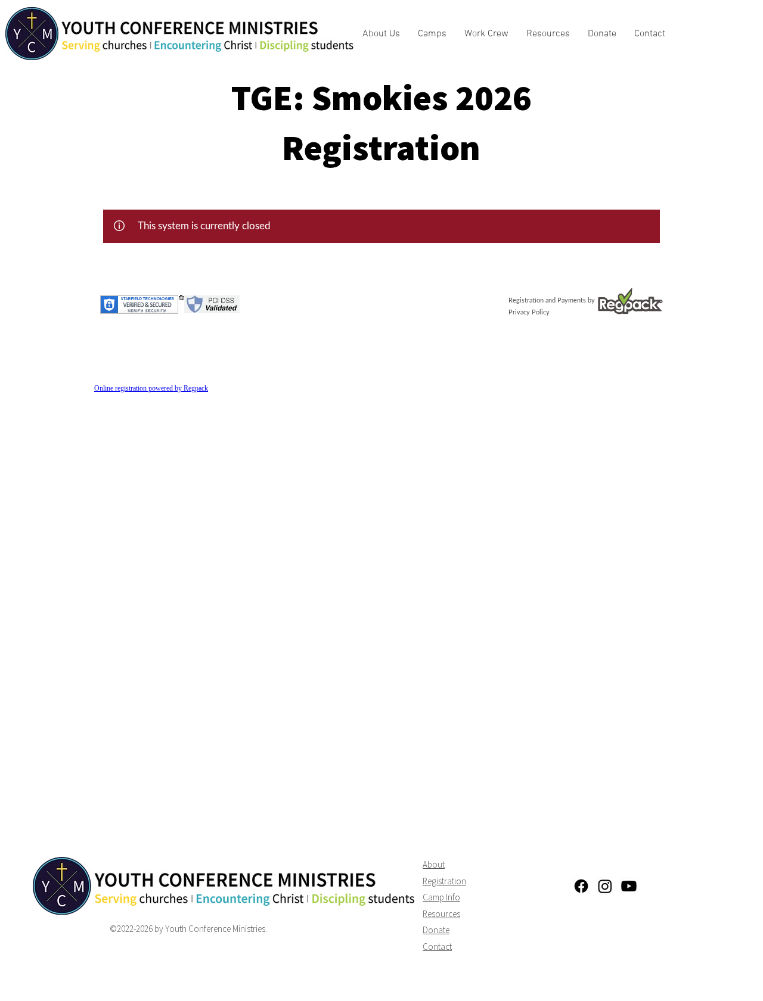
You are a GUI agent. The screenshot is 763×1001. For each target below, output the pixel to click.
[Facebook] (581, 886)
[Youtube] (629, 886)
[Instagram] (605, 886)
